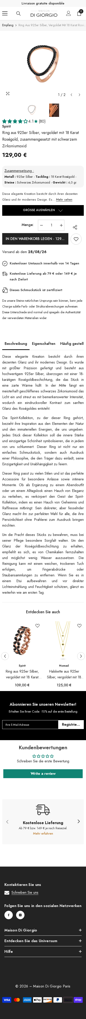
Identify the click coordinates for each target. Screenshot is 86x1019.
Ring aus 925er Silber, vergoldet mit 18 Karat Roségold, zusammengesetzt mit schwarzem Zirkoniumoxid (22, 674)
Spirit (22, 665)
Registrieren (72, 724)
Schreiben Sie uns (24, 892)
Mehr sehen (64, 199)
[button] (71, 95)
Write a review (43, 773)
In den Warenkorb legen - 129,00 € (37, 238)
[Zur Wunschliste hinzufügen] (76, 239)
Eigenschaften (43, 343)
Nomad (64, 665)
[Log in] (68, 13)
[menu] (4, 13)
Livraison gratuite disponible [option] (43, 3)
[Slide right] (78, 821)
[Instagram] (20, 915)
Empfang (7, 25)
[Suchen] (18, 13)
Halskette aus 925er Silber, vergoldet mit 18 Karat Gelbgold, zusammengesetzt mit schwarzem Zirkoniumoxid (64, 674)
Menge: (28, 224)
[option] (43, 64)
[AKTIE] (74, 227)
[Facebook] (8, 915)
